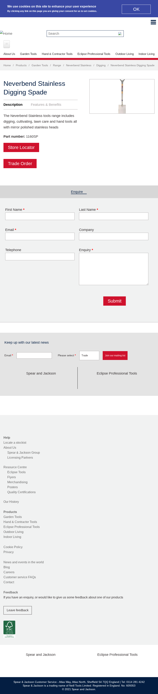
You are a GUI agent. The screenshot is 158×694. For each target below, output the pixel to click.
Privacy (8, 552)
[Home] (6, 34)
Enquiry (86, 250)
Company (86, 230)
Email (10, 230)
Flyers (11, 477)
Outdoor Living (124, 53)
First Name (14, 210)
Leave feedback (18, 610)
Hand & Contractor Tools (57, 53)
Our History (11, 501)
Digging (101, 65)
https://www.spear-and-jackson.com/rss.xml (71, 382)
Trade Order (20, 163)
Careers (8, 572)
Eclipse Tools (16, 472)
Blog (6, 567)
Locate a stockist (14, 442)
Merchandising (17, 482)
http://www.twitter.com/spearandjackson (22, 382)
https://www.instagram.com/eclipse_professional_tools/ (123, 382)
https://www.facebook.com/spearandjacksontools (10, 382)
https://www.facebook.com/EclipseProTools (98, 382)
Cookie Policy (13, 547)
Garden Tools (28, 53)
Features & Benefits (46, 105)
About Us (9, 53)
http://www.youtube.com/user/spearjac (59, 382)
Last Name (88, 210)
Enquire (79, 192)
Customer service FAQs (19, 577)
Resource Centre (15, 467)
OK (136, 9)
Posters (12, 487)
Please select (67, 355)
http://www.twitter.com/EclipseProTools (110, 382)
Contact (8, 582)
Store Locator (21, 147)
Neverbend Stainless (78, 65)
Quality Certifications (21, 492)
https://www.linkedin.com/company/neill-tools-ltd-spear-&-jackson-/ (47, 382)
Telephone (13, 250)
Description (13, 105)
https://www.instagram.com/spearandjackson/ (35, 382)
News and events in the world (23, 562)
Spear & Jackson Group (23, 452)
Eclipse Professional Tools (93, 53)
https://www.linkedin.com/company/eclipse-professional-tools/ (135, 382)
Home (7, 65)
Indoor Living (147, 53)
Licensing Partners (20, 457)
